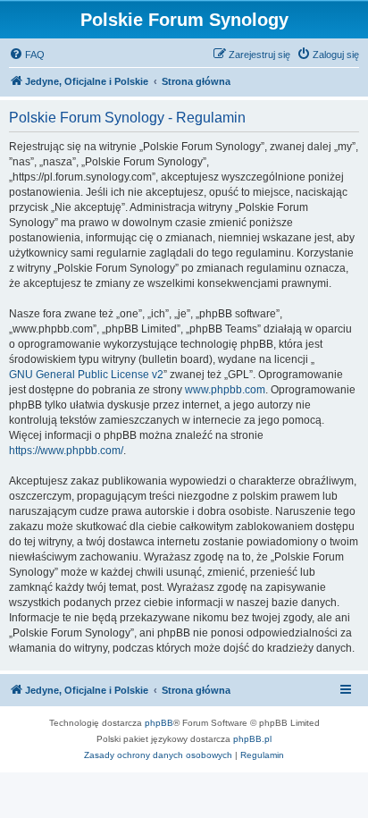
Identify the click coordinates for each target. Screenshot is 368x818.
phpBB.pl (252, 739)
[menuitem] (27, 54)
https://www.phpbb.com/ (66, 450)
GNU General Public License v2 (86, 374)
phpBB (159, 723)
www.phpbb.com (225, 390)
